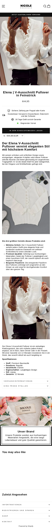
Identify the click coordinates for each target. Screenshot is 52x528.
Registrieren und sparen (18, 510)
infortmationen (12, 504)
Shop (5, 516)
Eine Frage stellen (16, 386)
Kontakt (7, 521)
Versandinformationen (18, 381)
